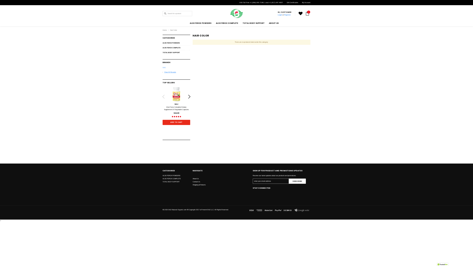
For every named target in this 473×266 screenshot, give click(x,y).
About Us (196, 179)
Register (287, 15)
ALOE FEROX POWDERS (200, 23)
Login (280, 15)
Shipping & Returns (199, 185)
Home (165, 30)
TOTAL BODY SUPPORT (254, 23)
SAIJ (164, 67)
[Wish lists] (301, 14)
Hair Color (173, 30)
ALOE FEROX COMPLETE (227, 23)
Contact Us (196, 182)
